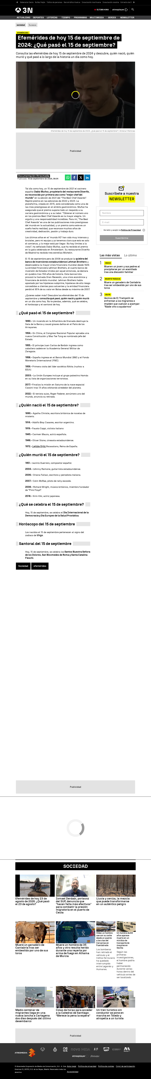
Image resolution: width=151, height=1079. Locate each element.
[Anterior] (17, 2)
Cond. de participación (125, 1066)
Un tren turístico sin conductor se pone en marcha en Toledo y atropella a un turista (110, 1014)
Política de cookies (106, 1066)
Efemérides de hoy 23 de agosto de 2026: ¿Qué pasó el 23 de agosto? (32, 901)
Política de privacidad (87, 1066)
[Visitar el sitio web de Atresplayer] (80, 1056)
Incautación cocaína (110, 2)
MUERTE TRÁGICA (112, 279)
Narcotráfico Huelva (72, 2)
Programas (80, 17)
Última (103, 10)
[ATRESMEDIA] (25, 1052)
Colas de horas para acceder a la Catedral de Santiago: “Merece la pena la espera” (74, 1013)
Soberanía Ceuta (26, 2)
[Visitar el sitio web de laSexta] (55, 1049)
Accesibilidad (72, 1072)
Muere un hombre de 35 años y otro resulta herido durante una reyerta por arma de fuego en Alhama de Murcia (72, 950)
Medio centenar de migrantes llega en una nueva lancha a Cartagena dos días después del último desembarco (33, 1016)
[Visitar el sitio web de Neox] (65, 1049)
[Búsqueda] (133, 10)
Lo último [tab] (130, 255)
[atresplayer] (120, 10)
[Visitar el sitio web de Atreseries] (96, 1049)
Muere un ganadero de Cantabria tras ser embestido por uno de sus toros (122, 285)
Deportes (38, 17)
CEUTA (107, 295)
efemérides (40, 566)
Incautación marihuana (91, 2)
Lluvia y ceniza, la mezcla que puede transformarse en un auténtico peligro (113, 901)
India (108, 263)
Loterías (52, 17)
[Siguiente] (134, 2)
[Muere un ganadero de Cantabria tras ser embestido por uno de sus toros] (35, 932)
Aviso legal (71, 1066)
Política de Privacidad (131, 230)
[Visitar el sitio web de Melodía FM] (126, 1049)
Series (112, 17)
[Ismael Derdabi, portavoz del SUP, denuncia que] (75, 886)
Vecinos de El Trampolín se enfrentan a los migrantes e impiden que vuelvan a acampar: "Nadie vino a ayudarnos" (122, 302)
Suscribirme (121, 238)
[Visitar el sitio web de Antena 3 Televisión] (44, 1049)
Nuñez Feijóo (40, 2)
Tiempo (65, 17)
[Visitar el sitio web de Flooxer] (95, 1056)
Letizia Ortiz (39, 446)
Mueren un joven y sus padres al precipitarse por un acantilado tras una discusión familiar (122, 269)
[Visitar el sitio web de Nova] (75, 1049)
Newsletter (127, 17)
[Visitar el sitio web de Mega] (85, 1049)
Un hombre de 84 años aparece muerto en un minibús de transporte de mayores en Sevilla (125, 940)
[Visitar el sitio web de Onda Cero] (106, 1049)
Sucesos (32, 25)
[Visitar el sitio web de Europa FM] (116, 1049)
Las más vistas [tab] (110, 255)
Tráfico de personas (54, 2)
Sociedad (23, 566)
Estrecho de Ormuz (128, 2)
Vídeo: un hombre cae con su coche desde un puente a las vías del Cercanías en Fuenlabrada (104, 939)
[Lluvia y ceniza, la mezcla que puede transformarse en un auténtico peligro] (116, 886)
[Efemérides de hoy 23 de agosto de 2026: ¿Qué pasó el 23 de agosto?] (35, 886)
